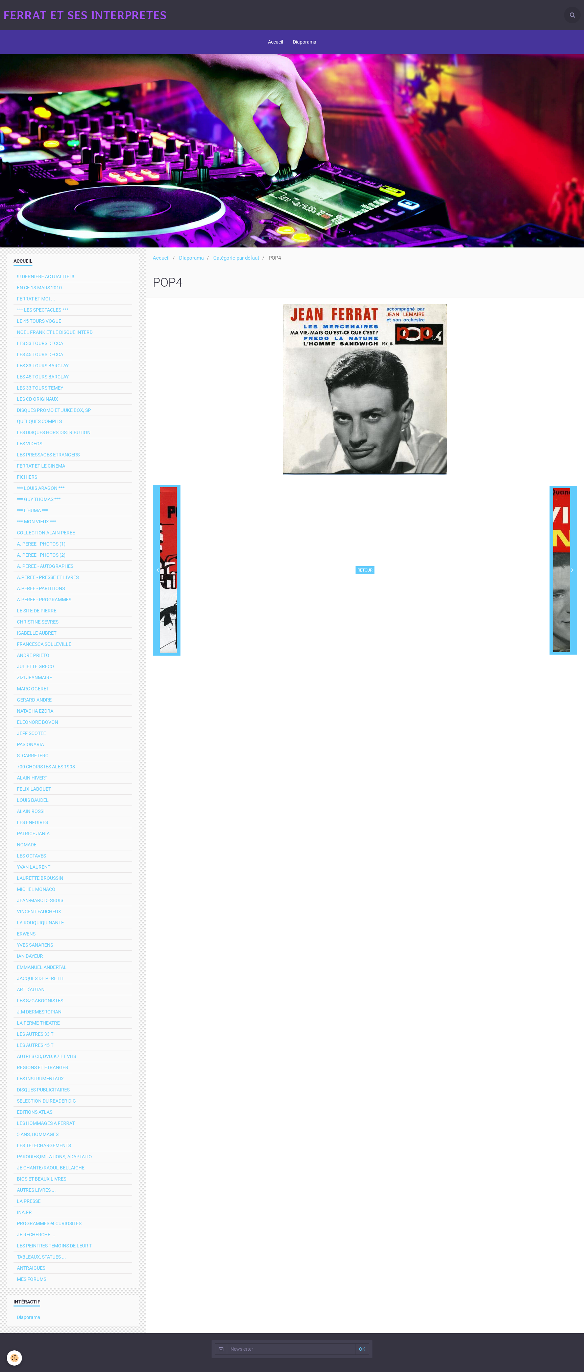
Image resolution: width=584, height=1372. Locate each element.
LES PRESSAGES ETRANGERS (48, 454)
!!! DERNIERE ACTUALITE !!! (45, 276)
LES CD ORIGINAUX (37, 399)
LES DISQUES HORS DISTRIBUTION (54, 432)
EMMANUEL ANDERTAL (42, 967)
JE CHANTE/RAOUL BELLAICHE (50, 1167)
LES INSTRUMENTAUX (40, 1078)
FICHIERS (27, 477)
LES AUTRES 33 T (35, 1034)
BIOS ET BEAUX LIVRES (41, 1179)
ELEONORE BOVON (37, 722)
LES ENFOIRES (32, 822)
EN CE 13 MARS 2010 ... (42, 287)
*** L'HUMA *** (32, 510)
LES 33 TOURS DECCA (40, 343)
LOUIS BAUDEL (33, 800)
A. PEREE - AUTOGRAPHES (45, 566)
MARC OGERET (33, 688)
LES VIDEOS (29, 443)
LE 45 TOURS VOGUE (39, 321)
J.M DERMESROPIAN (39, 1011)
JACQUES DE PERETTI (40, 978)
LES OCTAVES (31, 856)
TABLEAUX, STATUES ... (41, 1257)
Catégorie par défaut (236, 258)
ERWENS (26, 933)
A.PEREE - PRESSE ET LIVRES (48, 577)
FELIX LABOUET (34, 789)
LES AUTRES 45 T (35, 1045)
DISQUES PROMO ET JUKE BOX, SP (54, 410)
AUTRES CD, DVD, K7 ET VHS (46, 1056)
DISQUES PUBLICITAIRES (43, 1089)
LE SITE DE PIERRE (36, 610)
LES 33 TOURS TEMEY (40, 388)
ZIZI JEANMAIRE (34, 677)
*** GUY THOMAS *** (38, 499)
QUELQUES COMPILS (39, 421)
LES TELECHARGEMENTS (44, 1145)
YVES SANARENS (35, 945)
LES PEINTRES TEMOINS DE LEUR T (54, 1245)
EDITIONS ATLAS (34, 1112)
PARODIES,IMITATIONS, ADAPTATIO (54, 1156)
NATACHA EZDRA (35, 711)
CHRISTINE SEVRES (37, 622)
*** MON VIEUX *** (36, 521)
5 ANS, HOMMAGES (37, 1134)
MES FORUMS (31, 1279)
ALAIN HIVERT (32, 778)
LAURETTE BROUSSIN (40, 878)
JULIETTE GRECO (35, 666)
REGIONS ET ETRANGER (42, 1067)
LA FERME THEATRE (38, 1023)
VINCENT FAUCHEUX (39, 911)
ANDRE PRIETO (33, 655)
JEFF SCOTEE (31, 733)
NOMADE (26, 844)
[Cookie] (14, 1358)
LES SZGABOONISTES (40, 1000)
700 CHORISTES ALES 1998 (46, 766)
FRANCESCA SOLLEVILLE (44, 644)
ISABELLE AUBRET (36, 633)
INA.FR (24, 1212)
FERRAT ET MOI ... (36, 298)
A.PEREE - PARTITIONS (41, 588)
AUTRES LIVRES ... (36, 1190)
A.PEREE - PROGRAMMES (44, 599)
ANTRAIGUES (31, 1268)
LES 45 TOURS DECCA (40, 354)
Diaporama (304, 42)
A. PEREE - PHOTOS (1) (41, 544)
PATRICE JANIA (33, 833)
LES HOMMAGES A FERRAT (46, 1123)
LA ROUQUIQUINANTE (40, 922)
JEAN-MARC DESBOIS (40, 900)
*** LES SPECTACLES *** (42, 310)
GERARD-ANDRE (34, 700)
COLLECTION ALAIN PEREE (46, 532)
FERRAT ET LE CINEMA (41, 466)
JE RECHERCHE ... (36, 1234)
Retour (365, 570)
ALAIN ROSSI (31, 811)
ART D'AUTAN (31, 989)
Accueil (275, 42)
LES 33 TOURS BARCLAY (43, 365)
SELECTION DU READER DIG (46, 1101)
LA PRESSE (29, 1201)
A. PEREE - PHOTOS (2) (41, 555)
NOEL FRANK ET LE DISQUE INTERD (55, 332)
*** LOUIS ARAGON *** (41, 488)
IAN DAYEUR (30, 956)
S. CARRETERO (33, 755)
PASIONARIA (30, 744)
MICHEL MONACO (36, 889)
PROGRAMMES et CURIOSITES (49, 1223)
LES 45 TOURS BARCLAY (43, 376)
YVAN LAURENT (33, 867)
